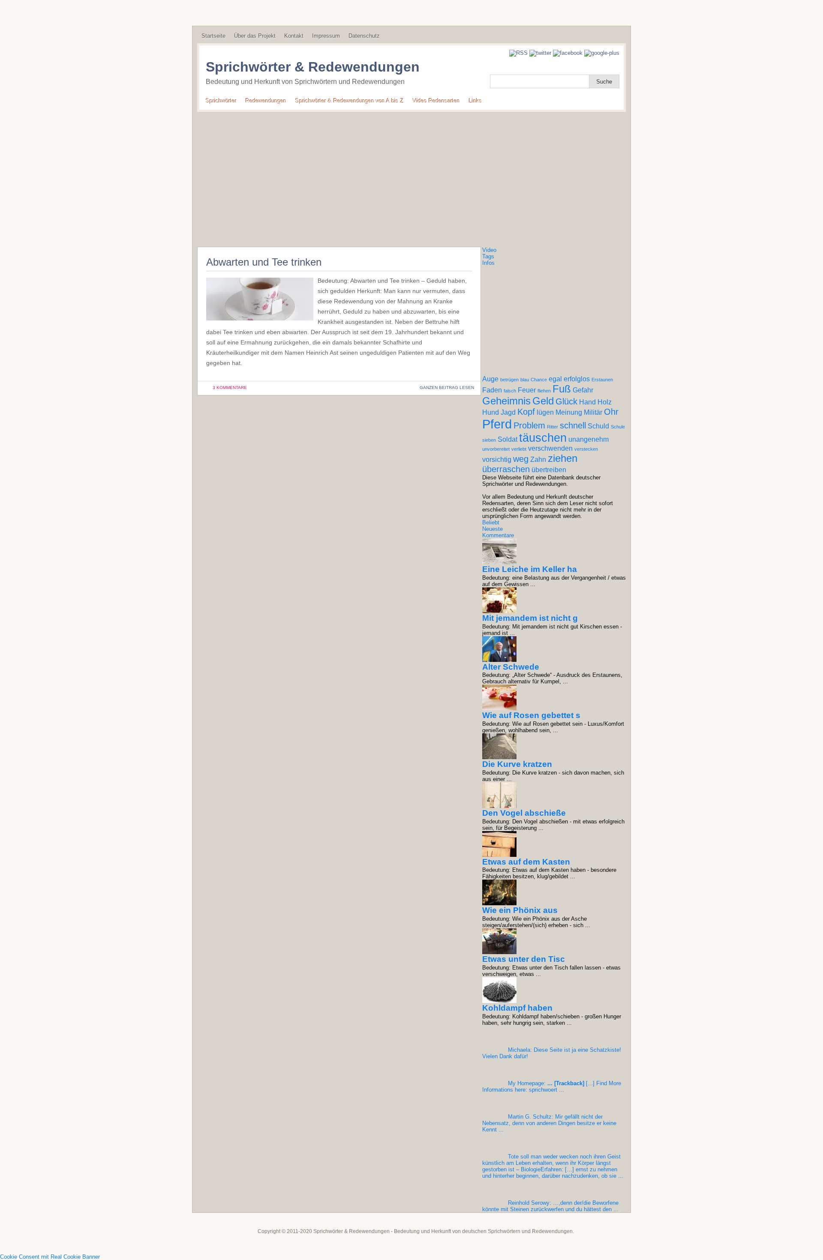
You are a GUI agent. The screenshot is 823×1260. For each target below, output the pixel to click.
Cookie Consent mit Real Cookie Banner (50, 1257)
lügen (545, 412)
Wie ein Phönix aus (520, 910)
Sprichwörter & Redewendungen (313, 67)
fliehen (544, 390)
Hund (490, 412)
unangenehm (588, 439)
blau (524, 379)
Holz (605, 402)
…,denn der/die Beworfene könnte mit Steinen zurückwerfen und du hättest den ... (550, 1206)
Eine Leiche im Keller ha (529, 569)
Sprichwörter (221, 101)
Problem (529, 425)
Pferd (497, 424)
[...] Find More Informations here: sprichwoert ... (551, 1086)
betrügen (509, 379)
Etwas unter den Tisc (523, 959)
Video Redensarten (436, 101)
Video (489, 250)
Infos (488, 263)
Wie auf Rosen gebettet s (531, 715)
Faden (492, 390)
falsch (510, 390)
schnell (573, 425)
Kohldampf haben (517, 1007)
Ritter (552, 426)
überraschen (506, 469)
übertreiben (549, 469)
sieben (489, 440)
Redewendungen (266, 101)
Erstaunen (602, 379)
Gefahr (583, 390)
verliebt (518, 449)
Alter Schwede (510, 666)
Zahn (538, 459)
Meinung (569, 412)
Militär (593, 412)
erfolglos (577, 379)
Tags (488, 256)
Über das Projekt (255, 36)
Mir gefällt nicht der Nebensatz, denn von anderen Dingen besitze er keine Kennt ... (549, 1123)
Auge (490, 379)
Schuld (598, 426)
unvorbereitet (496, 449)
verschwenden (550, 448)
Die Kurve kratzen (517, 764)
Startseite (213, 36)
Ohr (611, 411)
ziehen (562, 458)
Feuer (527, 390)
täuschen (543, 437)
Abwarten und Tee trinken (263, 262)
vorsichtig (496, 459)
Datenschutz (364, 36)
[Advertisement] (411, 176)
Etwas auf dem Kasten (526, 861)
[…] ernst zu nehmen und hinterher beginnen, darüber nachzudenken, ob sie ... (552, 1166)
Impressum (326, 36)
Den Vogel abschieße (524, 812)
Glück (566, 401)
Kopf (526, 411)
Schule (618, 426)
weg (521, 459)
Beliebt (490, 522)
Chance (539, 379)
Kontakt (293, 36)
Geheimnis (506, 401)
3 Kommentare (230, 387)
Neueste (492, 529)
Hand (587, 402)
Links (475, 101)
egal (555, 379)
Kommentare (498, 535)
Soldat (507, 439)
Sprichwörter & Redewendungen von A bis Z (349, 101)
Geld (543, 401)
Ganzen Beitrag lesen (447, 387)
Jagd (508, 412)
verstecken (586, 449)
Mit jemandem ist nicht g (530, 618)
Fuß (562, 389)
